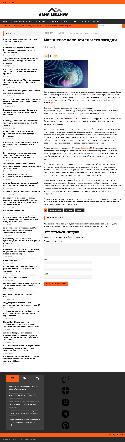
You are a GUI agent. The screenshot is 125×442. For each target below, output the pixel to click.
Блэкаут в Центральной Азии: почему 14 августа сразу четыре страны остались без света (22, 101)
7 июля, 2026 (9, 274)
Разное (96, 21)
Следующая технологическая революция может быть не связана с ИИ (21, 304)
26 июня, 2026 (9, 308)
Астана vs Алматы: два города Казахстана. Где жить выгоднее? (18, 176)
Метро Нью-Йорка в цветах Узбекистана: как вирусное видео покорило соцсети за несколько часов (21, 324)
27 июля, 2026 (9, 207)
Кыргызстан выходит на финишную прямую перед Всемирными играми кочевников (20, 112)
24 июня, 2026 (9, 329)
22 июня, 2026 (9, 342)
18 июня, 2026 (9, 364)
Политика (40, 21)
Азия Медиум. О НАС (116, 435)
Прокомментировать (53, 241)
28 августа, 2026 (10, 87)
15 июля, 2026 (9, 246)
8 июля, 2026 (9, 263)
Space (52, 103)
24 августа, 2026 (10, 96)
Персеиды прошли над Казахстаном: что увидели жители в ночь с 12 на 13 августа (20, 123)
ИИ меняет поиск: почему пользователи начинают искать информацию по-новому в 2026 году (21, 359)
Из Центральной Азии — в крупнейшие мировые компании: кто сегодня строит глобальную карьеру (21, 348)
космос (69, 210)
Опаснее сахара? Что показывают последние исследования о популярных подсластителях (22, 166)
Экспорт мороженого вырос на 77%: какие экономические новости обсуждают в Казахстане (19, 230)
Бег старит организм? (13, 211)
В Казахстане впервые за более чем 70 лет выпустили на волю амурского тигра (21, 144)
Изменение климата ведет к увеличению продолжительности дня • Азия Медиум (81, 224)
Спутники (85, 148)
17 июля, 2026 (9, 235)
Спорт (73, 21)
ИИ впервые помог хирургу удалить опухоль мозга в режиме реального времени (20, 71)
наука (80, 210)
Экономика (54, 21)
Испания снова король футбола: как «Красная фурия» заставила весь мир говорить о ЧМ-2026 (20, 219)
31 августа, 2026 (10, 44)
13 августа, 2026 (10, 117)
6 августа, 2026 (9, 139)
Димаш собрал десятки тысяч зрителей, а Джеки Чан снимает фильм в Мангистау (21, 241)
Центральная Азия (21, 21)
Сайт (46, 274)
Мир (65, 21)
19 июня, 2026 (9, 353)
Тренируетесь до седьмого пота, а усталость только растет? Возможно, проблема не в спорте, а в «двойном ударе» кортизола (20, 201)
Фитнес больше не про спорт (16, 277)
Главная (6, 21)
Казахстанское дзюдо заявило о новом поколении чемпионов (21, 92)
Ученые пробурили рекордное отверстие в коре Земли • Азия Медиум (76, 227)
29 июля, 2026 (9, 188)
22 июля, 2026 (9, 224)
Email (46, 267)
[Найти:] (110, 26)
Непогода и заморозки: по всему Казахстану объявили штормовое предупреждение (19, 50)
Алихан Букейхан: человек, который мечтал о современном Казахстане (20, 184)
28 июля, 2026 (9, 194)
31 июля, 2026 (9, 171)
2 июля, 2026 (9, 280)
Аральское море (11, 260)
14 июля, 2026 (9, 257)
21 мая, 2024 (51, 47)
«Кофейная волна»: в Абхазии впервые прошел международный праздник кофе (21, 82)
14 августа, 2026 (10, 106)
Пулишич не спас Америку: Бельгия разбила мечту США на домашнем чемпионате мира (20, 268)
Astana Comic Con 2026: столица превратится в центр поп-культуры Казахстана (19, 133)
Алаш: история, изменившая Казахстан (21, 192)
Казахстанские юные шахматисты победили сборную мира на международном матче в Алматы (19, 155)
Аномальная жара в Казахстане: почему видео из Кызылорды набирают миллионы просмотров (21, 251)
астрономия (55, 210)
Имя (45, 260)
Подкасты (84, 21)
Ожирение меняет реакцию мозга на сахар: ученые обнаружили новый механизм (20, 61)
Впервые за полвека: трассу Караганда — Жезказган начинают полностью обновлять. (21, 286)
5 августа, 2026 (9, 160)
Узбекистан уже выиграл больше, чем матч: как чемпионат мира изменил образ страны (21, 313)
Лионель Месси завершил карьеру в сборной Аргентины (20, 40)
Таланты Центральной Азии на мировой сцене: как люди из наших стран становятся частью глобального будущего (20, 336)
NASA (75, 121)
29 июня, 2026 (9, 291)
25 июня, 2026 (9, 318)
